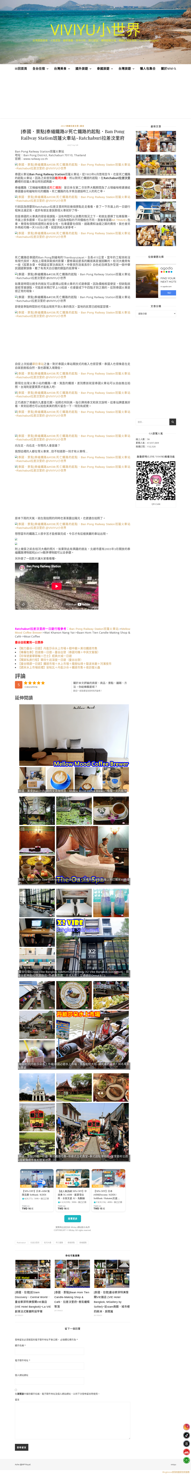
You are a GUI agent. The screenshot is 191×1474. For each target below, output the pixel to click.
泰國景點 (71, 1243)
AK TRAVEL (119, 220)
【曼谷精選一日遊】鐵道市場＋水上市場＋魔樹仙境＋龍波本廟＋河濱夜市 (64, 663)
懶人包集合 (148, 69)
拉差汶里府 (34, 1243)
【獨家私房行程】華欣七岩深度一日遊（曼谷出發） (50, 659)
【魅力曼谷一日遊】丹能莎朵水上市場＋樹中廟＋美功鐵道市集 (57, 648)
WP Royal (26, 1464)
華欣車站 (38, 364)
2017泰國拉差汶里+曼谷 (72, 126)
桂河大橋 (47, 1243)
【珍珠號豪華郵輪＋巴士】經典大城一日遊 (45, 656)
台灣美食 (60, 69)
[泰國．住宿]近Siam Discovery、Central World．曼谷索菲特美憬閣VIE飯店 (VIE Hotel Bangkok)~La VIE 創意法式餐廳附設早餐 (33, 1302)
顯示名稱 (20, 1345)
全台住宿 (39, 69)
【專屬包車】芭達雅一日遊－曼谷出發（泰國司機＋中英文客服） (59, 652)
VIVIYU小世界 (95, 29)
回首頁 (22, 69)
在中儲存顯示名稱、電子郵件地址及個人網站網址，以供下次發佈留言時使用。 (57, 1393)
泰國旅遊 (103, 69)
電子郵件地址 (22, 1360)
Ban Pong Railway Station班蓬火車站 (94, 628)
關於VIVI (167, 69)
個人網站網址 (21, 1375)
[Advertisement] (95, 96)
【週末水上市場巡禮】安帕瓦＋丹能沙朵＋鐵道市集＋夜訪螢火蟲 (59, 667)
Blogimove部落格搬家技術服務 (176, 1472)
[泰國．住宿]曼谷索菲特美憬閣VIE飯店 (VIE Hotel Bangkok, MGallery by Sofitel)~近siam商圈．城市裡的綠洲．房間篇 (112, 1302)
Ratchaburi (21, 1243)
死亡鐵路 (59, 1243)
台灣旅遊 (124, 69)
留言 (17, 1399)
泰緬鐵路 (83, 1243)
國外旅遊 (82, 69)
